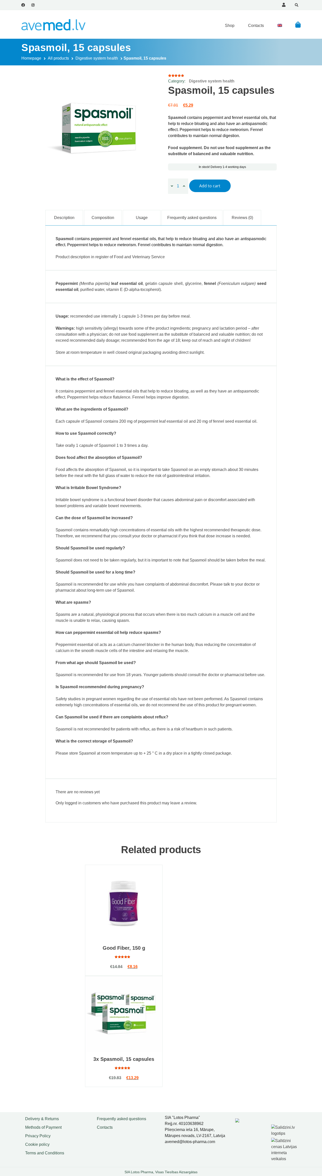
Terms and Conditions (44, 1153)
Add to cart (209, 186)
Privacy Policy (38, 1136)
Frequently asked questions (121, 1119)
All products (58, 58)
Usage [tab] (142, 217)
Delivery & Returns (42, 1119)
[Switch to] (279, 25)
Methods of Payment (43, 1127)
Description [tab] (64, 217)
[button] (298, 24)
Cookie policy (37, 1144)
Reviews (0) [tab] (242, 217)
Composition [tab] (103, 217)
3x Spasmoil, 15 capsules (123, 1059)
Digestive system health (96, 58)
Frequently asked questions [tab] (192, 217)
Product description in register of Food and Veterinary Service (110, 257)
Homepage (31, 58)
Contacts (256, 25)
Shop (229, 25)
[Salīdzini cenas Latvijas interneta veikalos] (286, 1149)
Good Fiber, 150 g (124, 948)
